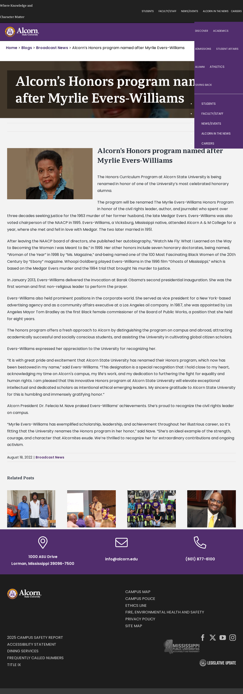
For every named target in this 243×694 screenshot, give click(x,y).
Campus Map (137, 591)
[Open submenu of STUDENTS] (235, 104)
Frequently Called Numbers (35, 658)
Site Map (133, 626)
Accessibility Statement (31, 644)
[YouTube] (223, 637)
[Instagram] (232, 637)
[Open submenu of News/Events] (235, 124)
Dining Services (22, 651)
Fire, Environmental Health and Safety (164, 612)
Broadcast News (50, 457)
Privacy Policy (140, 619)
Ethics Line (136, 605)
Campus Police (140, 598)
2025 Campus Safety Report (35, 637)
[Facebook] (203, 637)
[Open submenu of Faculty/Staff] (235, 114)
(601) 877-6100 (200, 559)
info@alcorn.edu (121, 559)
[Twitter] (213, 637)
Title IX (14, 664)
